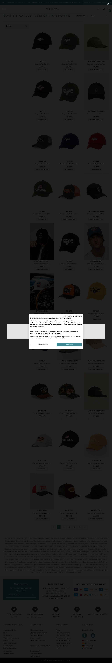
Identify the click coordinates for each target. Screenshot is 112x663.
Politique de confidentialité (73, 316)
